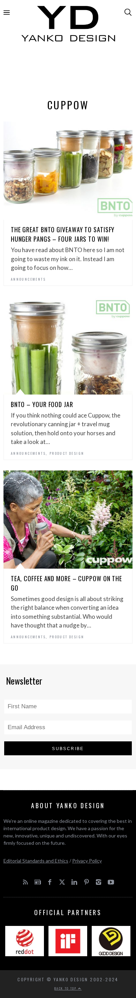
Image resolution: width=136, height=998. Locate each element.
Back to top (66, 988)
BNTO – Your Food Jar (42, 404)
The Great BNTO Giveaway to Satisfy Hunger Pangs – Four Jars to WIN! (63, 234)
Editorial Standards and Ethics (35, 861)
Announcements (28, 279)
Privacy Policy (87, 861)
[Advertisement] (68, 72)
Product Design (67, 453)
